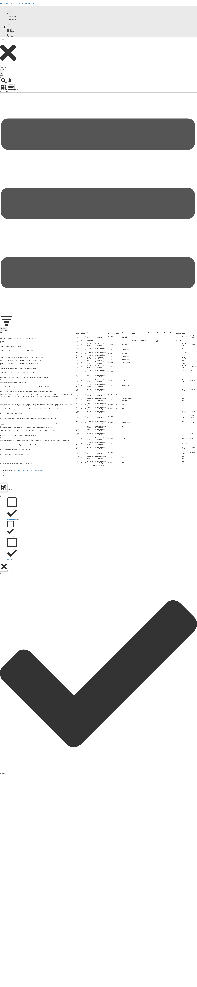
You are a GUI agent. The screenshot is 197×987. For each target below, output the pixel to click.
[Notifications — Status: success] (4, 27)
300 (101, 468)
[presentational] (196, 204)
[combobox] (98, 203)
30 (95, 468)
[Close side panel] (0, 496)
